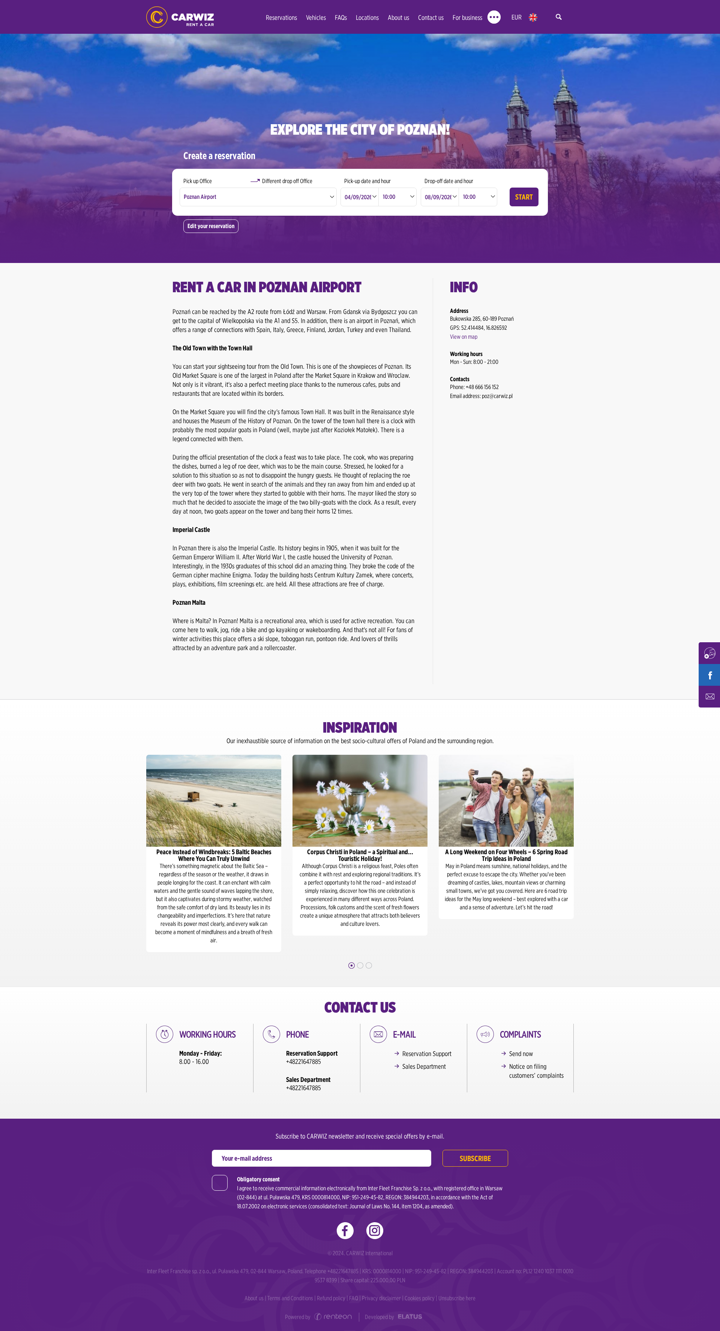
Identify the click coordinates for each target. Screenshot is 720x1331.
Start (524, 196)
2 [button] (360, 965)
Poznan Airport (200, 196)
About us (398, 17)
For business (467, 17)
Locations (367, 17)
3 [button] (369, 965)
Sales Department (424, 1066)
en (533, 17)
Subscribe (475, 1158)
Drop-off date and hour (448, 181)
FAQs (341, 17)
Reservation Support (427, 1054)
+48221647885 (303, 1061)
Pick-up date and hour (367, 181)
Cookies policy (420, 1298)
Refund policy (331, 1298)
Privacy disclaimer (381, 1298)
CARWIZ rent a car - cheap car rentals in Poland (180, 17)
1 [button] (351, 965)
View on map (463, 336)
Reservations (281, 17)
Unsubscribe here (457, 1298)
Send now (521, 1054)
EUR (517, 17)
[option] (214, 853)
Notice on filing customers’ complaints (536, 1070)
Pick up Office (197, 181)
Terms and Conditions (290, 1298)
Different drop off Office (287, 181)
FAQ (353, 1298)
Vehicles (316, 17)
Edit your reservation (211, 226)
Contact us (431, 17)
